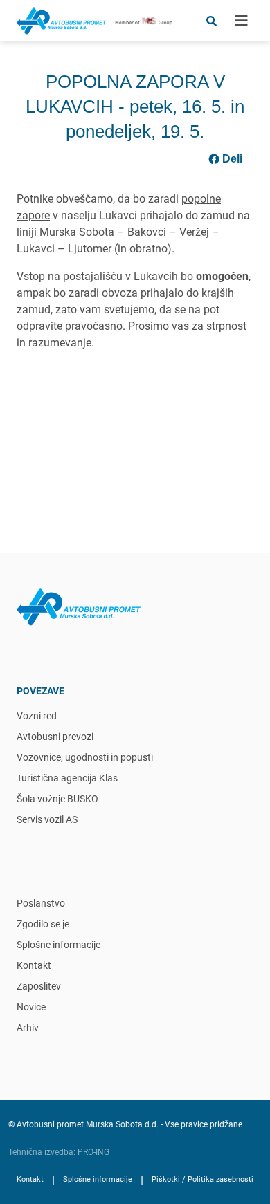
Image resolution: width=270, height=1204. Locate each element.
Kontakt (34, 965)
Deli (232, 159)
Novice (31, 1006)
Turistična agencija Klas (67, 778)
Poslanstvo (41, 903)
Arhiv (28, 1027)
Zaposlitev (39, 986)
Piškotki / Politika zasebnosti (202, 1179)
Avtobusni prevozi (55, 736)
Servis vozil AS (47, 819)
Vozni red (37, 715)
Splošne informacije (58, 944)
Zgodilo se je (43, 923)
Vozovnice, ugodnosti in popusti (85, 757)
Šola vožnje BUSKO (57, 798)
